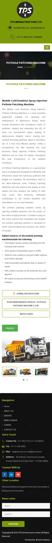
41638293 (38, 37)
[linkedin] (11, 474)
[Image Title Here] (26, 348)
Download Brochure (27, 293)
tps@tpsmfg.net (38, 28)
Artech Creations (43, 540)
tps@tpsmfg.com (21, 28)
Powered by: (30, 540)
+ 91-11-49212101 (24, 37)
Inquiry (10, 328)
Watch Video (26, 314)
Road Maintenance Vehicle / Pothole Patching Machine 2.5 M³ (26, 304)
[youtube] (18, 474)
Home (20, 67)
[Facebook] (4, 474)
